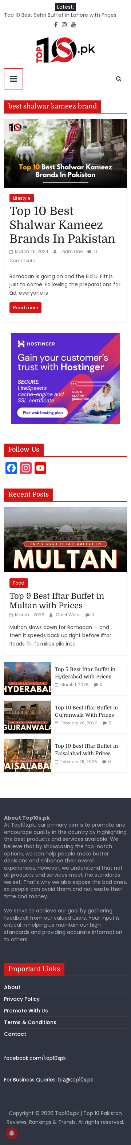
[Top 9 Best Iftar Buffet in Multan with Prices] (65, 511)
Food (18, 583)
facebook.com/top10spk (35, 1058)
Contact (15, 1034)
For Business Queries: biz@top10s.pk (48, 1079)
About (12, 987)
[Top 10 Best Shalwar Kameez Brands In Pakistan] (65, 123)
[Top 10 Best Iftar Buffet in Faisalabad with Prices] (27, 743)
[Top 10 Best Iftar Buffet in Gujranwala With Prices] (27, 704)
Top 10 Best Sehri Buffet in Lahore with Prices (60, 15)
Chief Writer (69, 615)
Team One (72, 251)
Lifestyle (21, 198)
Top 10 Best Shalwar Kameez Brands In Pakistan (62, 225)
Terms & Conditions (30, 1022)
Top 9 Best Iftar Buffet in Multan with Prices (56, 600)
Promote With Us (26, 1010)
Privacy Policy (22, 999)
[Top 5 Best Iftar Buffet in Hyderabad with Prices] (27, 666)
